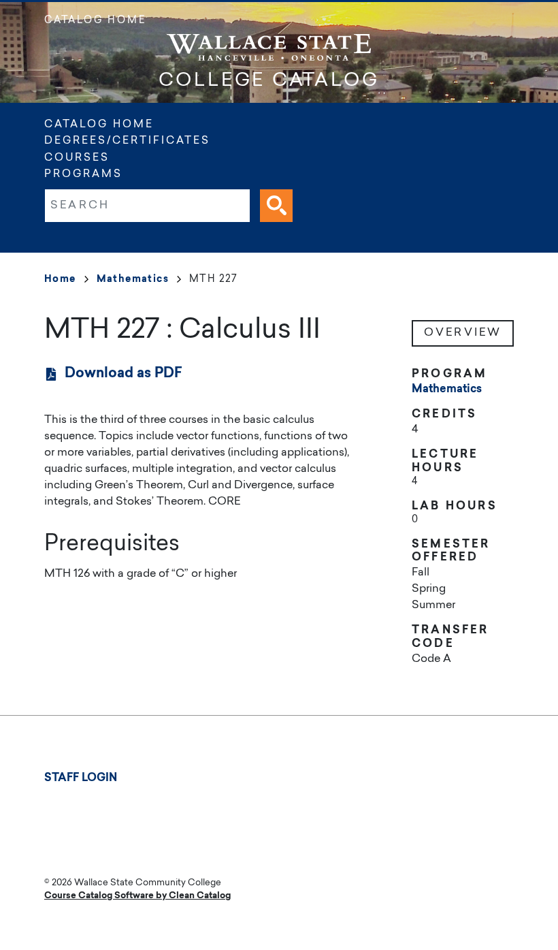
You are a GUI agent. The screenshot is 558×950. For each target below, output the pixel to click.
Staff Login (80, 778)
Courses (77, 158)
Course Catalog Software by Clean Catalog (137, 895)
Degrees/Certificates (127, 141)
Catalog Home (95, 21)
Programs (83, 175)
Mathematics (133, 280)
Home (60, 280)
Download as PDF (123, 374)
